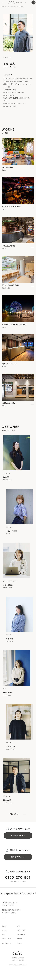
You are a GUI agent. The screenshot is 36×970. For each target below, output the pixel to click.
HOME (2, 6)
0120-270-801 (18, 877)
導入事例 (4, 926)
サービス (4, 930)
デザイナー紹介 (6, 938)
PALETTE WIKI (21, 930)
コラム (19, 926)
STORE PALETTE (17, 2)
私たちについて (6, 943)
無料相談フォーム (18, 835)
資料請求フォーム (18, 857)
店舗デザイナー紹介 (11, 6)
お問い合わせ (34, 2)
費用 (3, 934)
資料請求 (19, 938)
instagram (20, 943)
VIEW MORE (14, 814)
